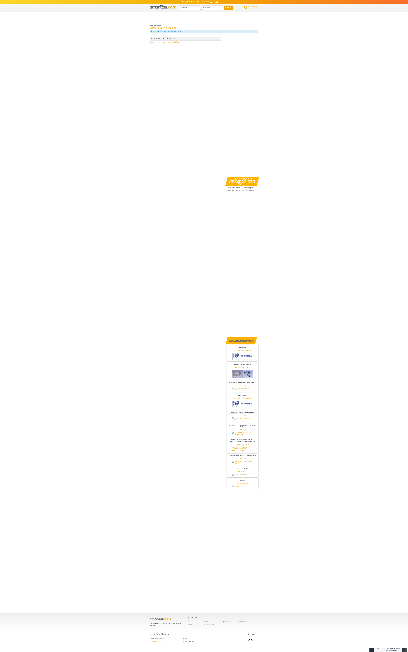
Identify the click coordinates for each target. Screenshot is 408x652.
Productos (207, 622)
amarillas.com (163, 7)
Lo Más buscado (209, 624)
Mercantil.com (242, 622)
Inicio (189, 622)
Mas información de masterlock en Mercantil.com (167, 31)
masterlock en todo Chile (168, 42)
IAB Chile (251, 639)
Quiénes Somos (193, 624)
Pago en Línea (226, 622)
